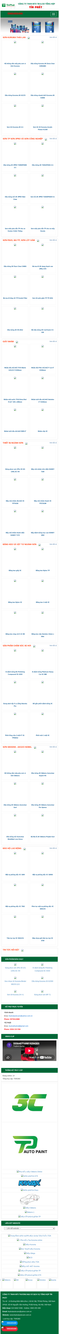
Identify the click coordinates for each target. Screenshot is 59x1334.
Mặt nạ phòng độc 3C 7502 (15, 906)
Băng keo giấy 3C (15, 570)
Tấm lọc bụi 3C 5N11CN (15, 938)
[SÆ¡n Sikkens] (29, 1208)
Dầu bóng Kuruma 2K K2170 (15, 95)
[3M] (16, 1284)
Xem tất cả (53, 37)
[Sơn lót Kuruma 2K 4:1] (15, 991)
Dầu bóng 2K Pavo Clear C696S (15, 266)
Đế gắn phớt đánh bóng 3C (43, 703)
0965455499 (15, 13)
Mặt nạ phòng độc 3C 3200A (43, 874)
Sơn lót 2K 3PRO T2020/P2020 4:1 (43, 197)
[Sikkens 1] (29, 1212)
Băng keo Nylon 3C (15, 602)
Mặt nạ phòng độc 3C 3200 (15, 874)
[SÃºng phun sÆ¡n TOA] (29, 1262)
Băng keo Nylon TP (43, 570)
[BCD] (29, 1258)
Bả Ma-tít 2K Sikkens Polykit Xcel (42, 836)
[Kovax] (27, 1284)
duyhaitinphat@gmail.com (18, 1026)
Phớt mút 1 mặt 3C (43, 735)
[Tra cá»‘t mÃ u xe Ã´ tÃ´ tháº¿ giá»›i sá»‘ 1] (29, 1199)
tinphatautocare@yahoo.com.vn (21, 1016)
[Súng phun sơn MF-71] (42, 991)
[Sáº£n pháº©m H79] (29, 1176)
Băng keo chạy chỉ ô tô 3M (15, 634)
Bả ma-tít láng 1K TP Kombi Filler (15, 298)
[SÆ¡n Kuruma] (29, 1244)
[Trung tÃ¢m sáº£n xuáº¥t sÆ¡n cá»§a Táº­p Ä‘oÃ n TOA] (29, 1236)
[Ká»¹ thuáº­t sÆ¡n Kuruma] (29, 1249)
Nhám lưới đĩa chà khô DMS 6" (15, 431)
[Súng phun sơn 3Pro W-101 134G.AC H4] (15, 964)
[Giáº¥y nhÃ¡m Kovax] (29, 1183)
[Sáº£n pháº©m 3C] (29, 1102)
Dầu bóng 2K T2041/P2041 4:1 (42, 165)
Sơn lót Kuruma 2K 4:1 (15, 127)
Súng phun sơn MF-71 (42, 995)
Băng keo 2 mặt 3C (43, 602)
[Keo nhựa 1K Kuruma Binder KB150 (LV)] (15, 978)
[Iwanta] (51, 1284)
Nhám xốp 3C (43, 431)
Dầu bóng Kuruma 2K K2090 (42, 981)
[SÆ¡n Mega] (29, 1253)
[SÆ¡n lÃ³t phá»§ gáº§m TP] (29, 1216)
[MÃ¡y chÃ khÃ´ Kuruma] (30, 1266)
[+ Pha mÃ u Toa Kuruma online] (29, 1240)
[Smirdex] (39, 1284)
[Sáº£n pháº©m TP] (29, 1146)
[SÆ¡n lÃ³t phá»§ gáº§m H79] (29, 1275)
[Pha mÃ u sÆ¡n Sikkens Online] (29, 1172)
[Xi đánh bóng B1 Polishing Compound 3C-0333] (42, 964)
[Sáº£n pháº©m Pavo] (29, 1190)
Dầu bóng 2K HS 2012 (15, 330)
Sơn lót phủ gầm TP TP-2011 (42, 298)
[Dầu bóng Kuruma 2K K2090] (42, 978)
